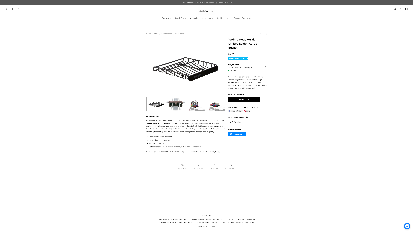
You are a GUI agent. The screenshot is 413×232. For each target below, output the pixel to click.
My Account (182, 168)
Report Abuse (249, 223)
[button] (206, 11)
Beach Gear (180, 18)
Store (156, 34)
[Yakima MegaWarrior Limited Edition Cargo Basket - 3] (215, 104)
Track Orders (198, 168)
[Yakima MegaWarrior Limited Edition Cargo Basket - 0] (155, 104)
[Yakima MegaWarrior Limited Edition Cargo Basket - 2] (195, 104)
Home (148, 34)
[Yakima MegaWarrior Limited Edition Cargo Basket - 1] (175, 104)
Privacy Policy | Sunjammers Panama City (240, 219)
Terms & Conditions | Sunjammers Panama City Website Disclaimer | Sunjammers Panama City (191, 219)
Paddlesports (223, 18)
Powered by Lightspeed (206, 226)
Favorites (214, 168)
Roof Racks (180, 34)
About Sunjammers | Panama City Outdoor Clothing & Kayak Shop (220, 223)
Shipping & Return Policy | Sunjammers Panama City (177, 223)
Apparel (193, 18)
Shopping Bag (230, 168)
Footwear (166, 18)
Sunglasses (207, 18)
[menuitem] (262, 33)
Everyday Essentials (242, 18)
